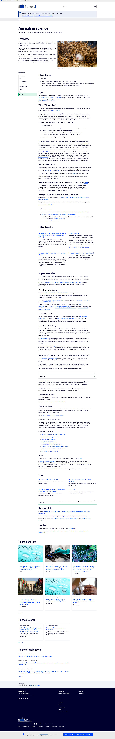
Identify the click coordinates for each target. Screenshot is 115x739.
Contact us (50, 724)
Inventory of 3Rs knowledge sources (50, 151)
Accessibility (81, 693)
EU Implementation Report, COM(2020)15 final (54, 300)
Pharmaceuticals (82, 516)
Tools (20, 89)
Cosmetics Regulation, (52, 516)
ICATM (75, 173)
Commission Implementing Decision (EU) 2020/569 (68, 511)
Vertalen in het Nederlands (27, 15)
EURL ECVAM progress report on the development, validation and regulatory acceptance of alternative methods (66, 501)
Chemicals (29, 23)
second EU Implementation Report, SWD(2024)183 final (54, 293)
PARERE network (73, 233)
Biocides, (76, 516)
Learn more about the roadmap (46, 204)
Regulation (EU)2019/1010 (55, 97)
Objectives (22, 76)
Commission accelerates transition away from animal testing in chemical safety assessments (56, 567)
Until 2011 (42, 376)
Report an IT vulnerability (23, 726)
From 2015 (42, 373)
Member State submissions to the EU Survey (60, 306)
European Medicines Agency (72, 518)
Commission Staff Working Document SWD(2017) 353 (70, 318)
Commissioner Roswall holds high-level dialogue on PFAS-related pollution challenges (30, 567)
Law (20, 78)
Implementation (23, 86)
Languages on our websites (37, 726)
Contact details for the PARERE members (78, 247)
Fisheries (60, 704)
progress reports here (59, 218)
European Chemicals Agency (57, 518)
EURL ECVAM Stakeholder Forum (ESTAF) (81, 253)
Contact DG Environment (63, 693)
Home (19, 23)
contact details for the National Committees (53, 415)
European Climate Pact (63, 712)
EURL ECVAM (86, 144)
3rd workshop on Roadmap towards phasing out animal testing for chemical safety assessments (30, 629)
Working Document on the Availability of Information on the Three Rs (59, 214)
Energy (60, 709)
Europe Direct (72, 528)
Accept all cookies (69, 734)
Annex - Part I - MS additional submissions (65, 308)
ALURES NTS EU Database (47, 381)
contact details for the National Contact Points (54, 402)
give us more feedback (35, 685)
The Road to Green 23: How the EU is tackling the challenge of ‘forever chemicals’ (84, 601)
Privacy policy (54, 726)
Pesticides (70, 516)
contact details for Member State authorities (56, 531)
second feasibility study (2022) (47, 346)
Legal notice (61, 726)
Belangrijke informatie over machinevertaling (43, 15)
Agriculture (60, 702)
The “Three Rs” (23, 81)
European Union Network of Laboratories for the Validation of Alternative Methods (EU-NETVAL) (52, 235)
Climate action (61, 707)
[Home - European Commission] (28, 6)
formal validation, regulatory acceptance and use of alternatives (73, 212)
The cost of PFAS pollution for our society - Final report (35, 656)
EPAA (86, 182)
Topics (24, 23)
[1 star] (19, 685)
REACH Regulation (62, 516)
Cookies (47, 726)
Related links (22, 91)
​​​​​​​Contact (21, 94)
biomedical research (43, 156)
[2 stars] (20, 685)
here (60, 297)
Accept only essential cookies (84, 734)
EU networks (22, 84)
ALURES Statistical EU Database (49, 358)
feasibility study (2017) (45, 338)
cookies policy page (44, 734)
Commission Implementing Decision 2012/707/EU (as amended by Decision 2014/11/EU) (59, 282)
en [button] (65, 6)
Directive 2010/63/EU (43, 97)
